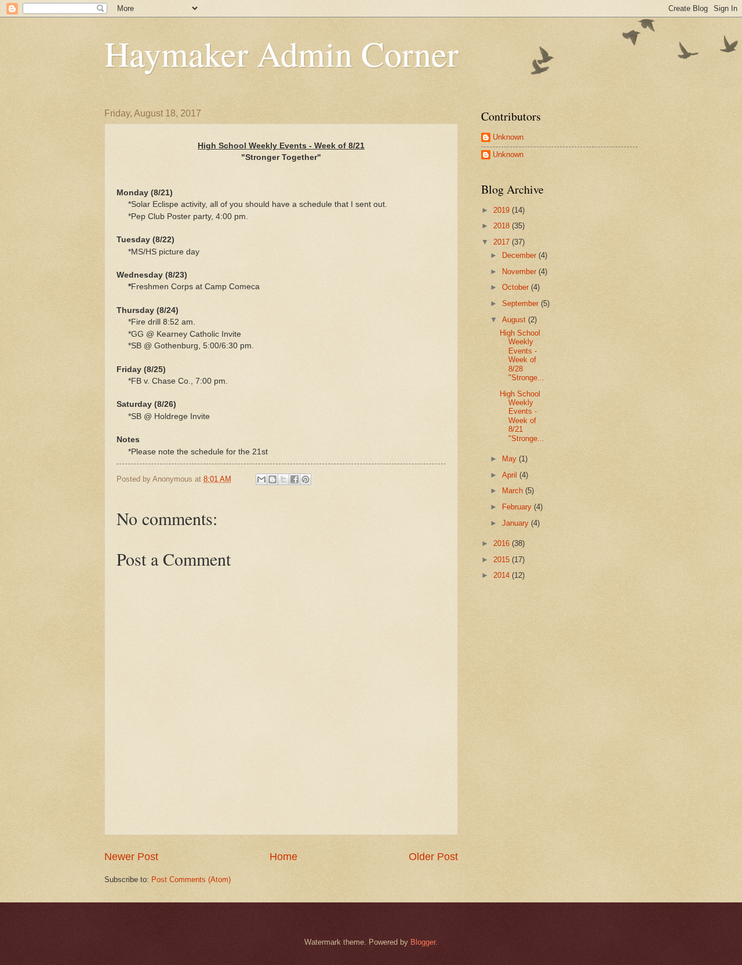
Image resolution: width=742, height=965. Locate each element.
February (518, 506)
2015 (502, 559)
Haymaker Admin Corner (281, 53)
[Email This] (261, 479)
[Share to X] (283, 479)
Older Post (433, 856)
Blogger (422, 942)
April (510, 475)
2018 (502, 225)
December (520, 255)
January (516, 523)
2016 (502, 543)
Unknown (508, 137)
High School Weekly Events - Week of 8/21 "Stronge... (522, 416)
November (520, 271)
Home (283, 856)
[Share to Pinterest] (305, 479)
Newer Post (131, 856)
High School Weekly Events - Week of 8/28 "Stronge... (522, 355)
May (510, 458)
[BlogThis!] (272, 479)
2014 (502, 575)
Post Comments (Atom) (191, 879)
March (513, 490)
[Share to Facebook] (294, 479)
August (515, 319)
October (516, 287)
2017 (502, 242)
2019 (502, 210)
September (521, 303)
